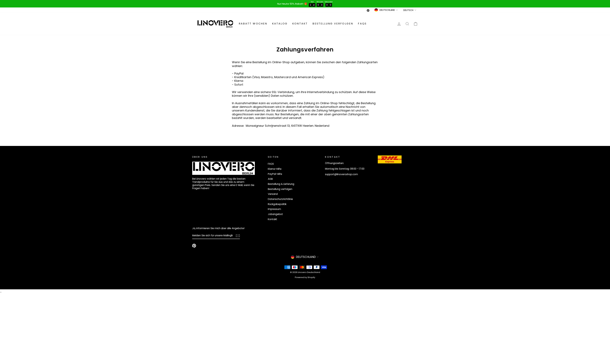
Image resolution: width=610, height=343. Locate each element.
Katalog (280, 23)
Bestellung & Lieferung (281, 184)
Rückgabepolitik (277, 204)
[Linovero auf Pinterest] (194, 246)
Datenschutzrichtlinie (280, 199)
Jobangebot (275, 214)
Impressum (274, 209)
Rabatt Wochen (253, 23)
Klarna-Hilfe (274, 169)
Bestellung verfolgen (332, 23)
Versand (273, 194)
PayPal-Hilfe (275, 174)
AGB (270, 179)
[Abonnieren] (238, 236)
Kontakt (300, 23)
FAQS (362, 23)
